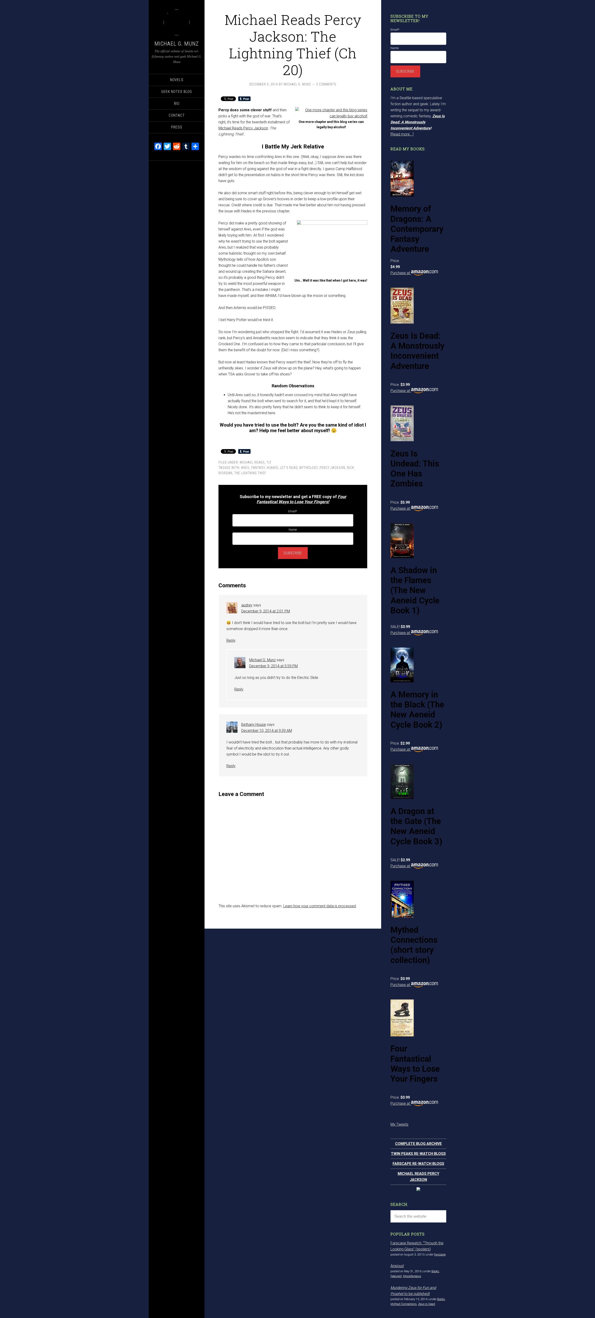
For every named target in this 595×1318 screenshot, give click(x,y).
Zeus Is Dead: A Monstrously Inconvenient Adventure (417, 122)
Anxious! (397, 1266)
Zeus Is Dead (426, 1304)
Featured (396, 1276)
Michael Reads (252, 462)
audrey (246, 605)
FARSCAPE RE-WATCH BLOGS (418, 1163)
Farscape (440, 1254)
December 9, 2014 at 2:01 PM (265, 611)
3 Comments (326, 84)
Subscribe (293, 553)
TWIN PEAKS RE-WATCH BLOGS (418, 1153)
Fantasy (258, 468)
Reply (230, 640)
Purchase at (400, 273)
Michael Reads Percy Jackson (243, 128)
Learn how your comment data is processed (319, 906)
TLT (269, 462)
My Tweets (399, 1124)
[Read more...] (401, 134)
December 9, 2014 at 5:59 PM (273, 666)
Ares (245, 468)
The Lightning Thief (250, 473)
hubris (272, 468)
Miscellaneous (412, 1276)
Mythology (308, 468)
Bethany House (253, 724)
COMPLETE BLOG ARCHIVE (418, 1143)
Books (435, 1271)
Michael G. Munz (177, 43)
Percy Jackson (332, 468)
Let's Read (289, 468)
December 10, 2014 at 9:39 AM (266, 730)
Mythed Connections (403, 1304)
